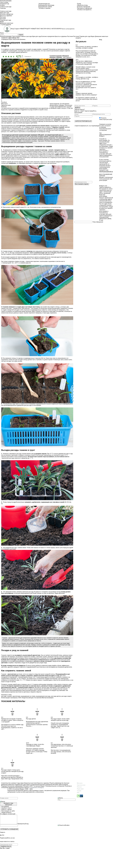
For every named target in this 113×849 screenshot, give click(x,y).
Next (5, 102)
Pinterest (79, 787)
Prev (2, 102)
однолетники (16, 696)
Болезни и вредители (46, 784)
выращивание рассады (43, 696)
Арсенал (66, 783)
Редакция (4, 786)
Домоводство (59, 783)
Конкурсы (41, 787)
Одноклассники (81, 785)
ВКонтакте (79, 783)
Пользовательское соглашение (54, 786)
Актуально (81, 41)
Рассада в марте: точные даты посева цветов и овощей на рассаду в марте (12, 771)
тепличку (29, 251)
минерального (68, 404)
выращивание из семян (28, 696)
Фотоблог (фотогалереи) (60, 784)
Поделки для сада (20, 784)
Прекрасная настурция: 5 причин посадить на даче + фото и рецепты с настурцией (12, 720)
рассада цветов (56, 696)
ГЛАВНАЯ (4, 38)
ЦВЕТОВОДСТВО (13, 38)
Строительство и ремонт (8, 783)
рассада (3, 696)
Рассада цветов (31, 718)
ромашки (57, 120)
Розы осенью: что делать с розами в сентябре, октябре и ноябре (87, 47)
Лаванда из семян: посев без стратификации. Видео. (35, 745)
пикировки (12, 163)
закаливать (6, 138)
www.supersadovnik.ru (29, 792)
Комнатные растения (30, 783)
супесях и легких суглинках (43, 661)
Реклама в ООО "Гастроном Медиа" (34, 786)
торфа (57, 154)
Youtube (79, 790)
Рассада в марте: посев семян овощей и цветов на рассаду (60, 719)
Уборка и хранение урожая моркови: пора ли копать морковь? (86, 94)
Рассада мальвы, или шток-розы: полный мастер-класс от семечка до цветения (62, 746)
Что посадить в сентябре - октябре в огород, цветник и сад (87, 78)
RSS (78, 792)
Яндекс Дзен (80, 788)
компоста (62, 154)
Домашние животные (7, 784)
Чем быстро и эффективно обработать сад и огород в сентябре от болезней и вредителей (87, 62)
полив (63, 591)
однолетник (36, 655)
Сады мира (20, 783)
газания (9, 696)
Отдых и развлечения (32, 784)
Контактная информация (15, 786)
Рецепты (52, 783)
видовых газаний (58, 127)
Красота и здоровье (43, 783)
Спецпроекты (33, 787)
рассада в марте (66, 696)
